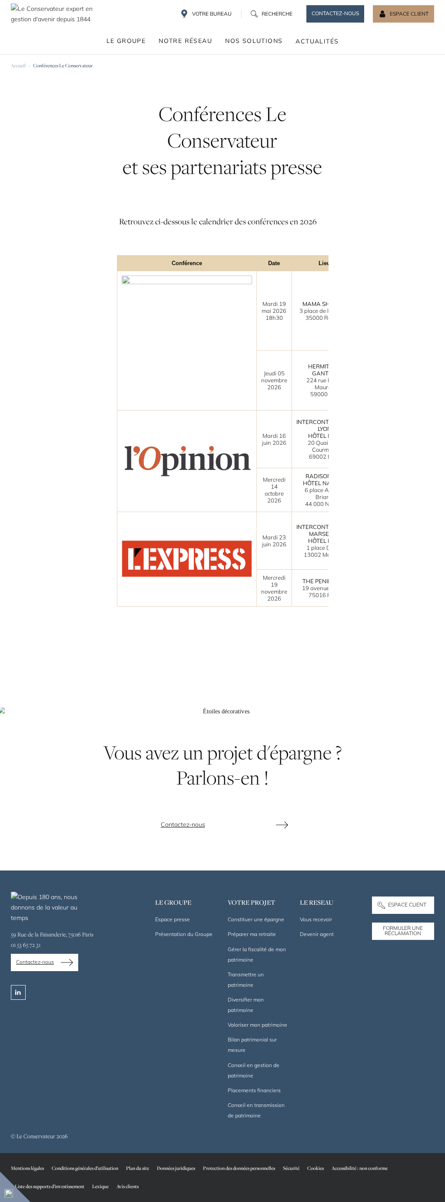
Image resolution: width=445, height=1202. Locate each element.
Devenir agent (317, 934)
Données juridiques (176, 1168)
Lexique (100, 1186)
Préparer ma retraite (252, 934)
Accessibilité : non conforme (360, 1168)
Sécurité (291, 1168)
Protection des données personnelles (239, 1168)
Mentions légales (27, 1168)
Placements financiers (254, 1090)
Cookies (315, 1168)
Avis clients (127, 1186)
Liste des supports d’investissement (49, 1186)
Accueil (18, 65)
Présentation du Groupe (184, 934)
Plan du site (137, 1168)
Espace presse (172, 919)
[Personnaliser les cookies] (15, 1187)
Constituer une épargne (256, 919)
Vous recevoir (316, 919)
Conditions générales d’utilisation (85, 1168)
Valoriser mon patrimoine (257, 1024)
